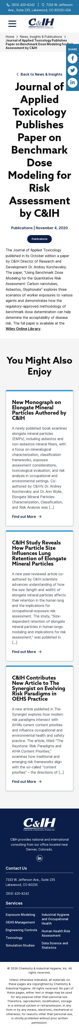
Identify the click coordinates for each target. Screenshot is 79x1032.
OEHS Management (20, 922)
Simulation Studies (20, 945)
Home (10, 36)
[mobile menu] (12, 23)
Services (14, 903)
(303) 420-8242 (23, 5)
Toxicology (14, 938)
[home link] (39, 824)
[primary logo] (39, 23)
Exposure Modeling (20, 914)
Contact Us (16, 868)
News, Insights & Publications (41, 36)
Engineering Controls (21, 930)
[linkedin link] (39, 858)
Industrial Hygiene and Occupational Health (55, 919)
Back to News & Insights (41, 74)
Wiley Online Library (23, 328)
